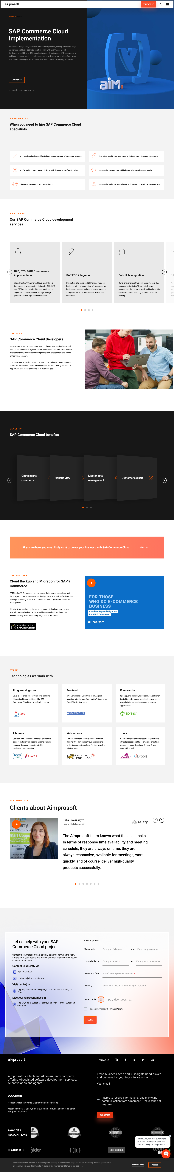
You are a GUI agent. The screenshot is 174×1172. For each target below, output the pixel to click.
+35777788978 (25, 971)
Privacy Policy (115, 1009)
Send (90, 1019)
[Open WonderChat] (165, 1153)
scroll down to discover (23, 90)
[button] (167, 4)
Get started (16, 80)
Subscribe (105, 1115)
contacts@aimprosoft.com (31, 978)
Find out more (138, 1165)
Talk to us (143, 547)
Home (11, 17)
